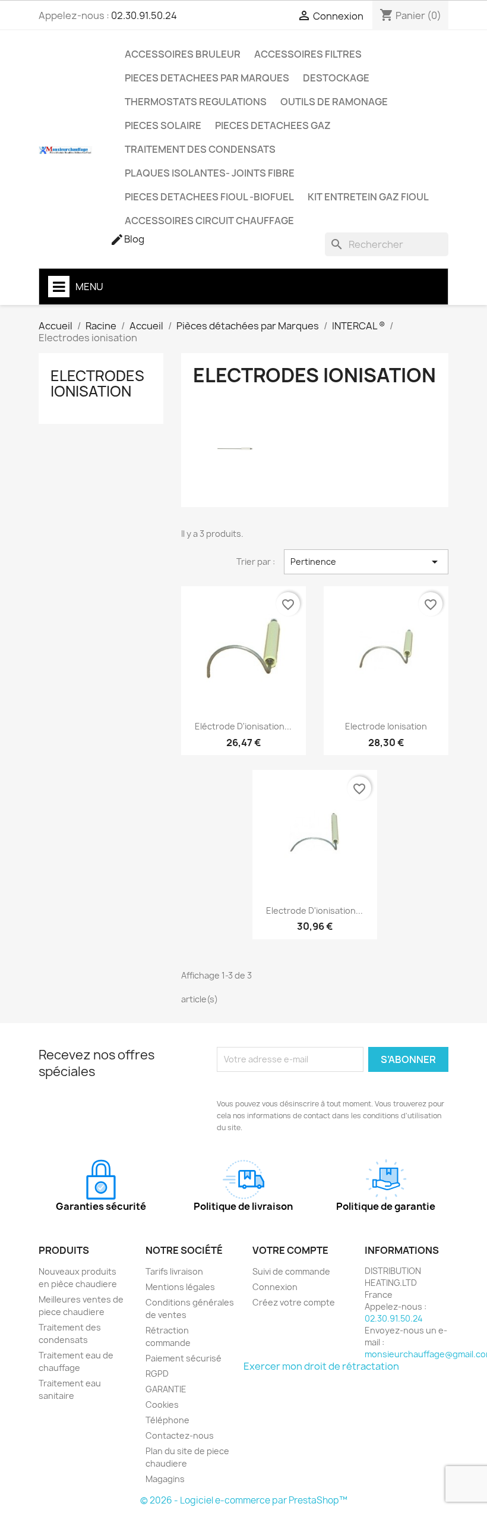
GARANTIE (166, 1389)
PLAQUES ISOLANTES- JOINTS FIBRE (210, 173)
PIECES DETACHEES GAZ (273, 125)
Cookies (162, 1404)
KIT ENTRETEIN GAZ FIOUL (368, 196)
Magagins (165, 1478)
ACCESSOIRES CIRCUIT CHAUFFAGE (209, 220)
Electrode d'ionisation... (314, 910)
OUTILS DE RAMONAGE (334, 101)
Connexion (275, 1286)
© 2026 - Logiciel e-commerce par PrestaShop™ (243, 1500)
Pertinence (366, 562)
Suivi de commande (291, 1271)
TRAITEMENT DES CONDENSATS (200, 149)
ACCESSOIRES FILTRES (308, 54)
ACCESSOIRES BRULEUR (183, 54)
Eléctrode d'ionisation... (243, 726)
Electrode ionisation (386, 726)
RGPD (157, 1373)
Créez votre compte (293, 1302)
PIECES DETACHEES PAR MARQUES (207, 77)
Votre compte (290, 1250)
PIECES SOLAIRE (163, 125)
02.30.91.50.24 (144, 15)
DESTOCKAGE (336, 77)
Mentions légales (180, 1286)
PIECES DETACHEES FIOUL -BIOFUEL (209, 196)
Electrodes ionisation (97, 383)
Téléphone (167, 1420)
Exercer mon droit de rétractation (321, 1366)
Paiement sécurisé (184, 1358)
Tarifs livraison (174, 1271)
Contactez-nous (180, 1435)
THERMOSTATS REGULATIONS (196, 101)
